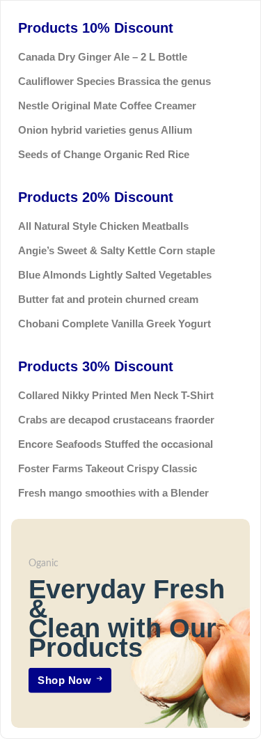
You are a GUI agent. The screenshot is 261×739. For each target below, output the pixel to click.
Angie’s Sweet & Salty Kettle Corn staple (116, 250)
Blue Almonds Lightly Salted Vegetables (115, 275)
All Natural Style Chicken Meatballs (103, 226)
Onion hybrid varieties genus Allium (105, 130)
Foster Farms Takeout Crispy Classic (107, 468)
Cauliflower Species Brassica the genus (114, 81)
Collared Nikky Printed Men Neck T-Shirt (116, 395)
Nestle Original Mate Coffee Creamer (107, 105)
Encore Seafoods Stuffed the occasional (115, 444)
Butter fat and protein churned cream (108, 299)
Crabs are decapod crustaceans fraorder (116, 419)
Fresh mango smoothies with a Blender (113, 493)
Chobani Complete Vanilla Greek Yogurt (114, 323)
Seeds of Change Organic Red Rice (103, 154)
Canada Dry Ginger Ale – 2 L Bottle (102, 57)
